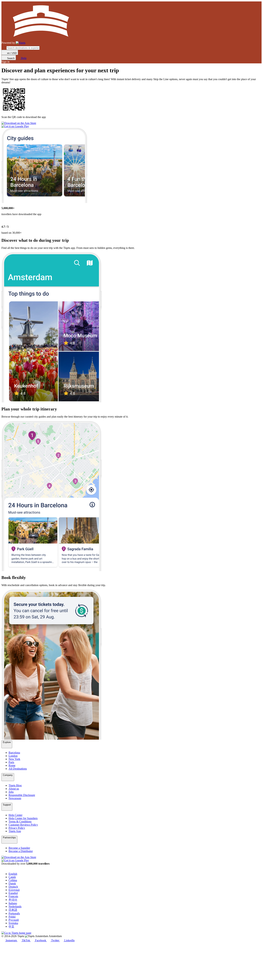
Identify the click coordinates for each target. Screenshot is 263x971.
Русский (14, 919)
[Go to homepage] (20, 42)
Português (14, 913)
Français (13, 896)
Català (12, 877)
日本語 (13, 909)
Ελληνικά (14, 889)
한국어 (13, 899)
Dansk (12, 883)
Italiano (13, 903)
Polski (12, 916)
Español (13, 893)
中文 (11, 926)
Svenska (13, 923)
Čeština (13, 880)
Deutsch (13, 886)
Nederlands (15, 906)
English (13, 873)
